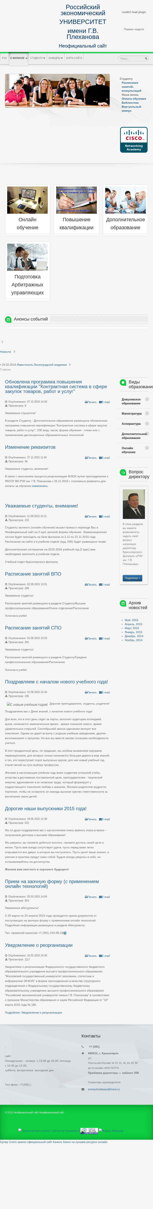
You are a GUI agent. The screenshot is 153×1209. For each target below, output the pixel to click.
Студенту (36, 58)
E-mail (106, 402)
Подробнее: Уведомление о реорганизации (33, 1012)
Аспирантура (131, 423)
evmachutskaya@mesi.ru (104, 1089)
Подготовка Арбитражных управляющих (27, 284)
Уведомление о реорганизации (39, 945)
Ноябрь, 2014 (133, 640)
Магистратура (132, 413)
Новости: (6, 351)
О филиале (17, 58)
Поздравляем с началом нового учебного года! (56, 681)
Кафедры (54, 58)
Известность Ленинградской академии (42, 364)
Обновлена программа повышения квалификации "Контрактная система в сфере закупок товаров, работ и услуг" (56, 386)
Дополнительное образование (134, 436)
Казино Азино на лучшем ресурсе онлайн (80, 1141)
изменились (40, 485)
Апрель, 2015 (133, 624)
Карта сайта (74, 58)
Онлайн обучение (128, 450)
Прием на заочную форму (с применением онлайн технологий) (52, 884)
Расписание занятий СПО (33, 627)
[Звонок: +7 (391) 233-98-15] (64, 933)
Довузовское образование (131, 401)
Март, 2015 (132, 628)
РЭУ (4, 58)
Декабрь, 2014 (134, 636)
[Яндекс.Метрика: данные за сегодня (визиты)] (111, 1131)
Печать (92, 402)
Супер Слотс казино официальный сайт (26, 1141)
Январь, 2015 (133, 632)
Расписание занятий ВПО (33, 574)
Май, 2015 (131, 620)
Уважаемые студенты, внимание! (41, 505)
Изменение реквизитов (30, 447)
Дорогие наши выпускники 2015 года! (46, 808)
